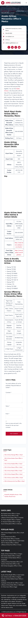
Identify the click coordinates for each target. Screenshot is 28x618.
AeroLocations (4, 11)
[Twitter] (12, 47)
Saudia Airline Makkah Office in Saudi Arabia (12, 541)
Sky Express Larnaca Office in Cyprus (10, 513)
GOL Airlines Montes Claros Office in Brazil (13, 459)
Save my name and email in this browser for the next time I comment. (14, 425)
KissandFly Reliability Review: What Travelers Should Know (12, 495)
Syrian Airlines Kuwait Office (8, 537)
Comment (8, 392)
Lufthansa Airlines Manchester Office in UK (12, 562)
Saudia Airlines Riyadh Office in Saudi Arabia (12, 575)
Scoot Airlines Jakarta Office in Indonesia (11, 524)
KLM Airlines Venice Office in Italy (9, 515)
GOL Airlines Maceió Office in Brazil (12, 471)
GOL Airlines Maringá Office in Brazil (13, 455)
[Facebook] (9, 47)
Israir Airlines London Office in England (11, 577)
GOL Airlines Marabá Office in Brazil (12, 464)
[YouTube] (19, 47)
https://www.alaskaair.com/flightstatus (19, 253)
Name (8, 406)
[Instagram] (15, 47)
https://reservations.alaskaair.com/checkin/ (19, 245)
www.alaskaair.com (9, 36)
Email (7, 414)
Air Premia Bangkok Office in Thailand (10, 520)
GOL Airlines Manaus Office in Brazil (12, 467)
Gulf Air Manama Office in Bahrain (10, 543)
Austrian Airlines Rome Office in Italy (10, 564)
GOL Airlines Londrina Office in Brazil (13, 478)
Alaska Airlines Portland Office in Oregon (11, 554)
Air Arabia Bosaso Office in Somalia (10, 539)
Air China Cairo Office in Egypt (9, 587)
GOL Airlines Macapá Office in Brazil (12, 474)
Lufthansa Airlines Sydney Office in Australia (12, 517)
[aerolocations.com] (11, 3)
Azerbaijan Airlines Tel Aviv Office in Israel (12, 583)
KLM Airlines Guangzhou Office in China (11, 566)
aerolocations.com (10, 612)
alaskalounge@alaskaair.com (11, 43)
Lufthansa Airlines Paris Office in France (11, 545)
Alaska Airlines (12, 11)
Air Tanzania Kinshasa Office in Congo (10, 522)
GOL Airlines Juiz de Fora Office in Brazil (14, 481)
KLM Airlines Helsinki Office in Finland (11, 556)
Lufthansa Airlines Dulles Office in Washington (12, 585)
